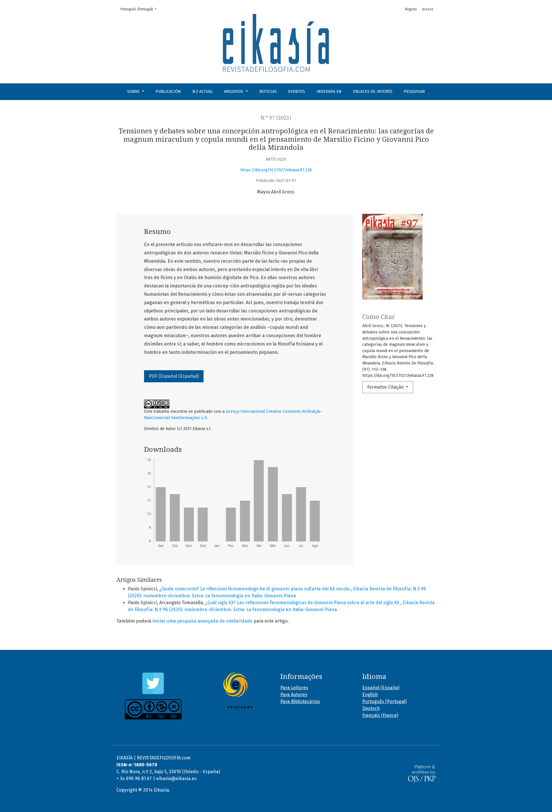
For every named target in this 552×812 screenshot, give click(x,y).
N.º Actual (202, 91)
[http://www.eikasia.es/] (235, 690)
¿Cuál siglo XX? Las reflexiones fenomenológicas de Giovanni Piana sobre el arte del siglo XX (302, 602)
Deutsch (371, 708)
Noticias (268, 91)
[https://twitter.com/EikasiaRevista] (153, 683)
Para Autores (293, 694)
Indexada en (329, 91)
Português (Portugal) (140, 9)
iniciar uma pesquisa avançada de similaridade (202, 621)
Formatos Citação (386, 387)
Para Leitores (294, 687)
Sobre (134, 91)
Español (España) (380, 687)
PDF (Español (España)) (174, 376)
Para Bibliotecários (300, 701)
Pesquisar (414, 91)
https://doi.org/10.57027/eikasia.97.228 (276, 170)
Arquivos (234, 91)
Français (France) (380, 715)
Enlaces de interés (372, 91)
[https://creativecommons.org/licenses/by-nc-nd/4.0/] (153, 709)
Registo (411, 9)
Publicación (168, 91)
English (370, 694)
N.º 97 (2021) (276, 118)
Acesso (427, 9)
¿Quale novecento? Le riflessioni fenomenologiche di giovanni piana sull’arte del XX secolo (255, 589)
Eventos (296, 91)
